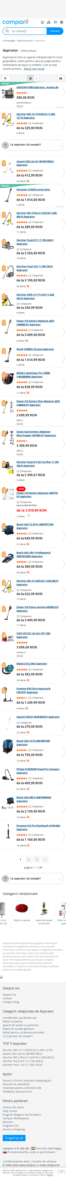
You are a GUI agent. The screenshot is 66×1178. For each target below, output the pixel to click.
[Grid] (36, 78)
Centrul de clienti (13, 1107)
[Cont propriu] (61, 22)
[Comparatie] (49, 22)
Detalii (19, 105)
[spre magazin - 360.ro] (8, 407)
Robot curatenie (22, 920)
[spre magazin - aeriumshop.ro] (8, 93)
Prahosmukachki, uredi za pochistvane (31, 1152)
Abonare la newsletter (16, 1084)
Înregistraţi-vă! (14, 1138)
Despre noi (9, 994)
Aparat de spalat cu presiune (44, 922)
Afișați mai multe (34, 68)
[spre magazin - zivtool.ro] (8, 639)
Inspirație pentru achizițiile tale (22, 1088)
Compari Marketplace (16, 1118)
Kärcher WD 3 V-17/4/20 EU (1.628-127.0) (27, 1050)
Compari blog (11, 1002)
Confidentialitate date (16, 1161)
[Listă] (30, 78)
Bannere (8, 1122)
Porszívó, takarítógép (48, 1148)
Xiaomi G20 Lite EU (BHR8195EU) (22, 1053)
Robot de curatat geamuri (18, 1028)
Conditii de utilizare (44, 1161)
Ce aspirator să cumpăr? (25, 144)
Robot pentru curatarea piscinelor (24, 1032)
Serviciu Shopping (14, 1129)
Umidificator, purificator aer (20, 1017)
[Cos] (55, 22)
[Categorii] (42, 22)
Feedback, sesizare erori (17, 1091)
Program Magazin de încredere (22, 1114)
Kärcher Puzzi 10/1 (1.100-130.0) (22, 1064)
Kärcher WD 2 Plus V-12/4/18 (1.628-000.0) (28, 1057)
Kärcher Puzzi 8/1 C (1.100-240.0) (23, 1061)
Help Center (10, 1111)
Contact (7, 998)
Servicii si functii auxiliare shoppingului (27, 1080)
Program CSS (11, 1125)
